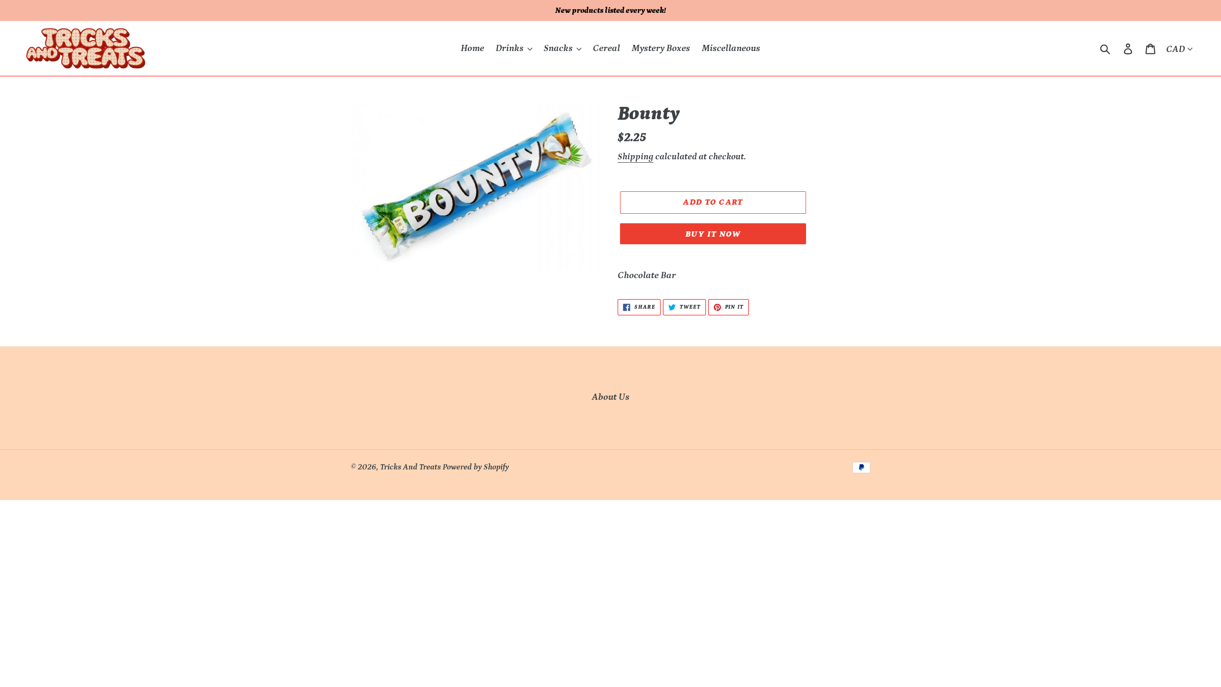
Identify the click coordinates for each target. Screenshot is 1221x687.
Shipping (635, 157)
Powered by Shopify (476, 467)
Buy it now (713, 234)
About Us (611, 397)
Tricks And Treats (410, 467)
